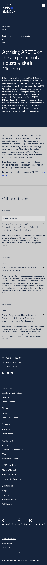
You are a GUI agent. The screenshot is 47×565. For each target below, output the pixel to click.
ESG (4, 454)
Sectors (5, 397)
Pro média (6, 548)
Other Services (8, 402)
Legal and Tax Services (12, 393)
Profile (5, 445)
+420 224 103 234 (14, 362)
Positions (6, 429)
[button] (43, 5)
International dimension (12, 450)
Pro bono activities (10, 458)
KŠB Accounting (9, 499)
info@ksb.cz (11, 367)
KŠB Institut (7, 504)
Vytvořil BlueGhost (9, 539)
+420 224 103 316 (14, 358)
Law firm (5, 495)
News (4, 413)
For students (7, 434)
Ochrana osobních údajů (11, 552)
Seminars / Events (10, 418)
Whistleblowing (8, 543)
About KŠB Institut (10, 470)
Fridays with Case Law (12, 479)
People (5, 490)
